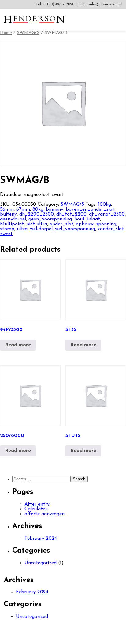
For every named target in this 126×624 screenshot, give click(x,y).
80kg (37, 209)
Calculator (35, 509)
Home (6, 33)
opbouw (85, 224)
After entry (37, 504)
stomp (7, 229)
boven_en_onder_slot (90, 209)
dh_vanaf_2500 (107, 214)
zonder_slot (111, 229)
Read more (18, 345)
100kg (104, 204)
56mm (7, 209)
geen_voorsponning (50, 219)
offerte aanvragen (44, 514)
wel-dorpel (41, 229)
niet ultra (36, 224)
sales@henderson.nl (105, 4)
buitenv (8, 214)
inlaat (93, 219)
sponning (106, 224)
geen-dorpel (13, 219)
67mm (23, 209)
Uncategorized (40, 563)
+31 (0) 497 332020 (59, 4)
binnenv (54, 209)
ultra (22, 229)
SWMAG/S (28, 33)
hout (79, 219)
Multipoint (12, 224)
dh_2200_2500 (36, 214)
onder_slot (61, 224)
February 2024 (40, 538)
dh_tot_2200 (71, 214)
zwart (6, 233)
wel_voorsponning (75, 229)
